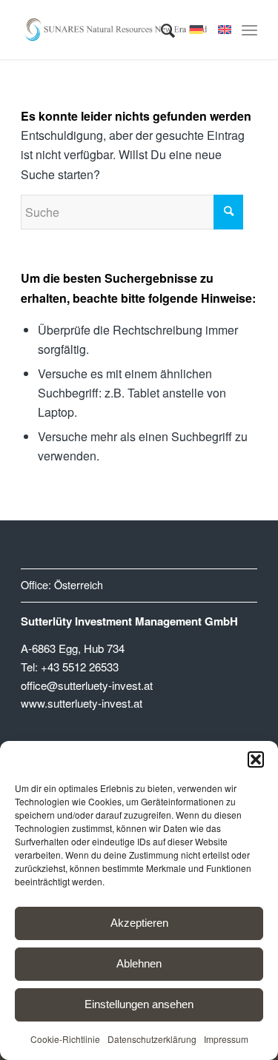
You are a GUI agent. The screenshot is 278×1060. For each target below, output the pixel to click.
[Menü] (249, 29)
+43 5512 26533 (80, 666)
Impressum (226, 1039)
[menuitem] (160, 29)
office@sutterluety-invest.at (87, 685)
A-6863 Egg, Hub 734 (73, 648)
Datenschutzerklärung (151, 1039)
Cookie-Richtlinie (65, 1039)
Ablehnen (139, 963)
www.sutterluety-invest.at (81, 703)
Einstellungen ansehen (139, 1004)
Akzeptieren (139, 922)
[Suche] (160, 29)
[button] (255, 759)
